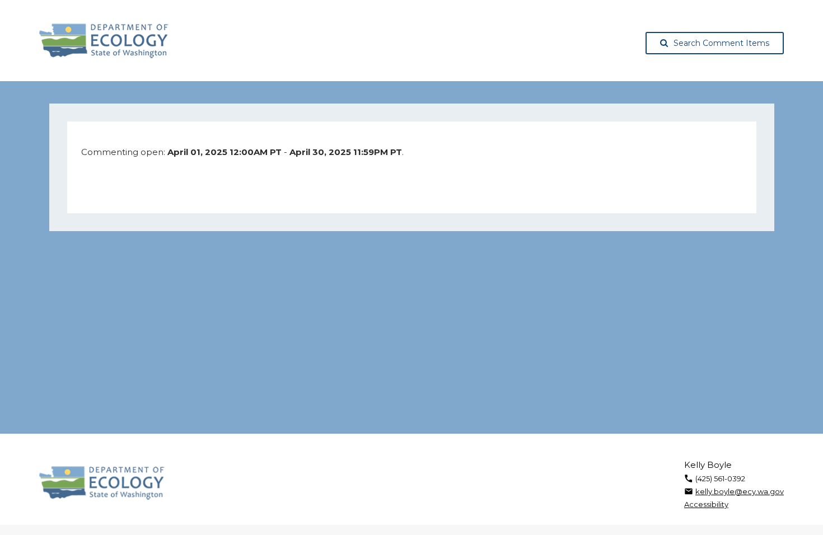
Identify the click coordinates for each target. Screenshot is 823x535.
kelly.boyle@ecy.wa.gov (739, 491)
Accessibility (706, 504)
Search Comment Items (721, 43)
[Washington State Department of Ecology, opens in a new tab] (104, 41)
